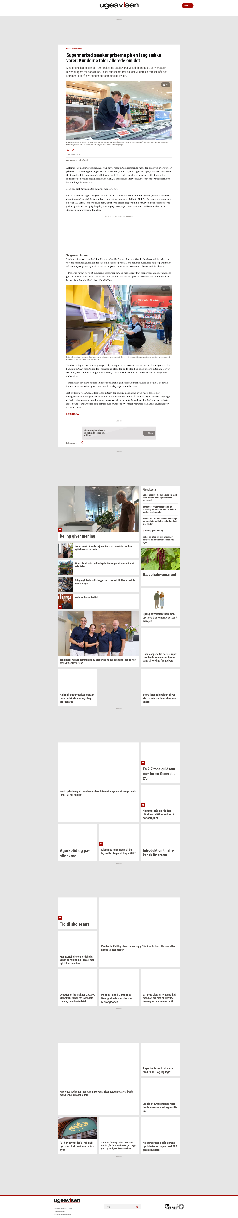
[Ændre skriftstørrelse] (67, 150)
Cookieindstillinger (60, 1211)
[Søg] (137, 1206)
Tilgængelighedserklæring (62, 1214)
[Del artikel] (73, 150)
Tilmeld (150, 433)
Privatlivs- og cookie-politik (63, 1209)
